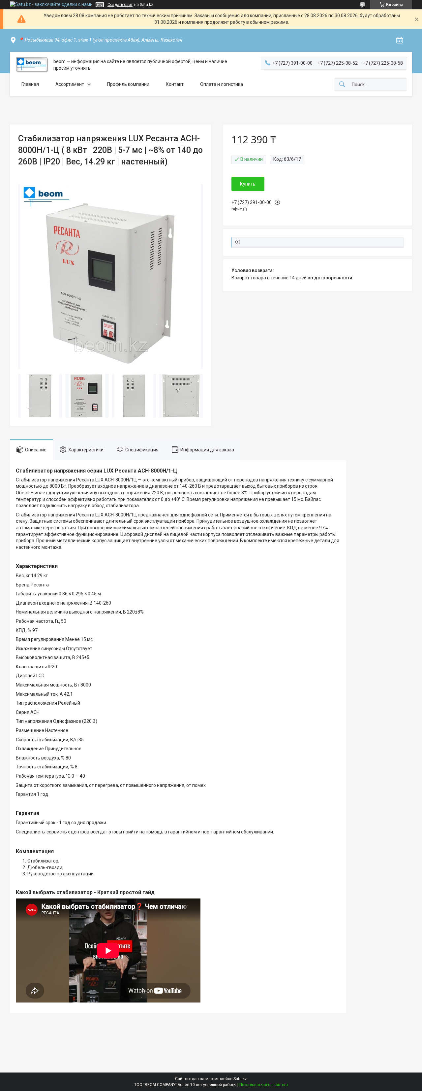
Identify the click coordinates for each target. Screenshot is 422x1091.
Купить (248, 184)
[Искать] (342, 85)
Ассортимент (69, 84)
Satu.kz (240, 1078)
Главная (30, 84)
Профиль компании (128, 84)
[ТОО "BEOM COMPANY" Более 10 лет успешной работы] (31, 65)
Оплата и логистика (221, 84)
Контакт (175, 84)
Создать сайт (120, 4)
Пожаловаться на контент (263, 1084)
